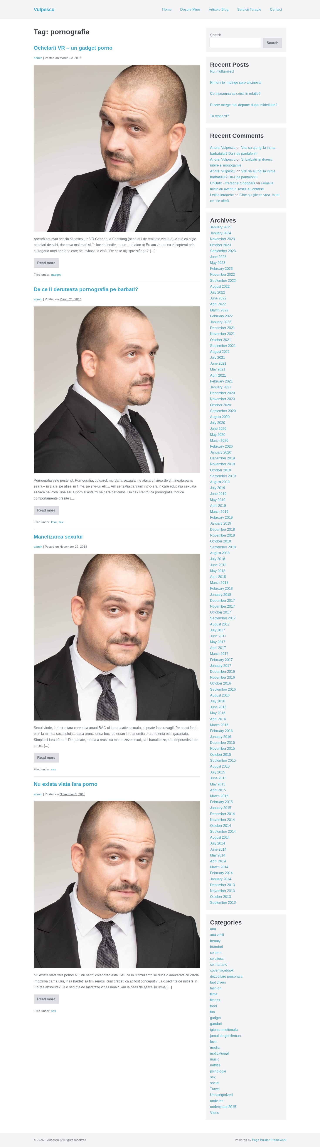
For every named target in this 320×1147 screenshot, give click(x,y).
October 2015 (220, 754)
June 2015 (218, 778)
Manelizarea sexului (58, 537)
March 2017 (219, 654)
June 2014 (218, 849)
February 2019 (221, 517)
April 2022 (218, 304)
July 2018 (217, 559)
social (214, 1083)
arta (213, 929)
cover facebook (222, 970)
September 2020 (223, 411)
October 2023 (220, 245)
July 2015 (217, 772)
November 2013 (222, 891)
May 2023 (217, 263)
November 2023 (222, 239)
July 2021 (217, 357)
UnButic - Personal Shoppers (232, 183)
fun (212, 1012)
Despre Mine (190, 9)
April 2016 (218, 719)
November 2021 (222, 334)
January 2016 (220, 737)
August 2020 (220, 417)
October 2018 (220, 541)
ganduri (216, 1024)
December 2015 (222, 742)
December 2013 (222, 885)
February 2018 (221, 588)
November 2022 (222, 274)
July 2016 (217, 701)
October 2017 (220, 612)
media (215, 1047)
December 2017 (222, 600)
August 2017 (220, 624)
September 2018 (223, 547)
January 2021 (220, 387)
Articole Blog (219, 9)
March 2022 (219, 310)
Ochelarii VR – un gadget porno (73, 48)
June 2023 (218, 257)
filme (213, 994)
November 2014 (222, 820)
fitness (215, 1000)
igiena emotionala (224, 1029)
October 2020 (220, 405)
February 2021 (221, 381)
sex (61, 522)
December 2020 (222, 393)
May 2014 (217, 855)
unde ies (216, 1101)
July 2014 (217, 843)
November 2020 (222, 399)
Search (215, 35)
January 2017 (220, 666)
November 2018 (222, 535)
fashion (215, 988)
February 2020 (221, 446)
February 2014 (221, 873)
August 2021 (220, 351)
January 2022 (220, 322)
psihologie (218, 1071)
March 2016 (219, 725)
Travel (215, 1089)
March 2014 (219, 867)
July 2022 (217, 292)
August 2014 (220, 837)
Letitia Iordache (222, 195)
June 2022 (218, 298)
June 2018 (218, 565)
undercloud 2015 (223, 1107)
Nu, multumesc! (222, 71)
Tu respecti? (219, 116)
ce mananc (218, 964)
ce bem (215, 953)
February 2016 (221, 731)
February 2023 (221, 268)
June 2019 (218, 494)
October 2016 (220, 683)
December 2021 (222, 328)
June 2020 (218, 428)
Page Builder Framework (269, 1140)
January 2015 (220, 808)
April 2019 (218, 506)
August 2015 (220, 766)
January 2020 (220, 452)
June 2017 (218, 636)
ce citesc (217, 958)
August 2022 (220, 286)
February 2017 (221, 660)
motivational (219, 1053)
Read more (48, 264)
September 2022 (223, 280)
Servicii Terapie (249, 9)
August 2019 (220, 482)
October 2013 (220, 897)
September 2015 (223, 760)
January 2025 (220, 227)
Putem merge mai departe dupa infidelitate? (243, 105)
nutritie (215, 1065)
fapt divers (218, 982)
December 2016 (222, 671)
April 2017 (218, 648)
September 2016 (223, 689)
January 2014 (220, 879)
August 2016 (220, 695)
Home (167, 9)
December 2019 (222, 458)
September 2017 (223, 618)
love (54, 522)
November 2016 (222, 677)
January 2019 (220, 523)
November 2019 (222, 464)
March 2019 (219, 511)
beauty (215, 941)
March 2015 (219, 796)
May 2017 (217, 642)
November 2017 (222, 606)
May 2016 (217, 713)
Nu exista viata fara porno (66, 784)
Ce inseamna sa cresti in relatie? (235, 93)
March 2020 (219, 440)
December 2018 (222, 529)
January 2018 (220, 594)
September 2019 (223, 476)
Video (214, 1113)
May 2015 (217, 784)
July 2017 (217, 630)
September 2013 (223, 902)
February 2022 (221, 316)
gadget (56, 274)
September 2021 (223, 346)
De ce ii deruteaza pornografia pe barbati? (86, 289)
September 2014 (223, 831)
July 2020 (217, 423)
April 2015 (218, 790)
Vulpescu (44, 9)
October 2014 (220, 826)
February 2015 (221, 802)
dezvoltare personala (226, 976)
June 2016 (218, 707)
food (213, 1006)
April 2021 (218, 375)
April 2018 (218, 577)
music (214, 1059)
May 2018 (217, 571)
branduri (216, 947)
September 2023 (223, 251)
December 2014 (222, 814)
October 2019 (220, 470)
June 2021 (218, 363)
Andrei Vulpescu (223, 148)
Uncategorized (221, 1095)
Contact (276, 9)
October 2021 (220, 340)
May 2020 (217, 435)
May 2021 (217, 369)
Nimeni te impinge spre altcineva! (235, 82)
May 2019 (217, 500)
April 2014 (218, 861)
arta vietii (217, 935)
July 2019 (217, 488)
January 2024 (220, 233)
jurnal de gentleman (225, 1036)
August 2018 (220, 553)
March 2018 (219, 583)
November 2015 (222, 748)
